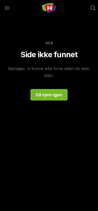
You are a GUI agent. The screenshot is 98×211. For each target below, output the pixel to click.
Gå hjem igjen (49, 94)
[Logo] (49, 8)
